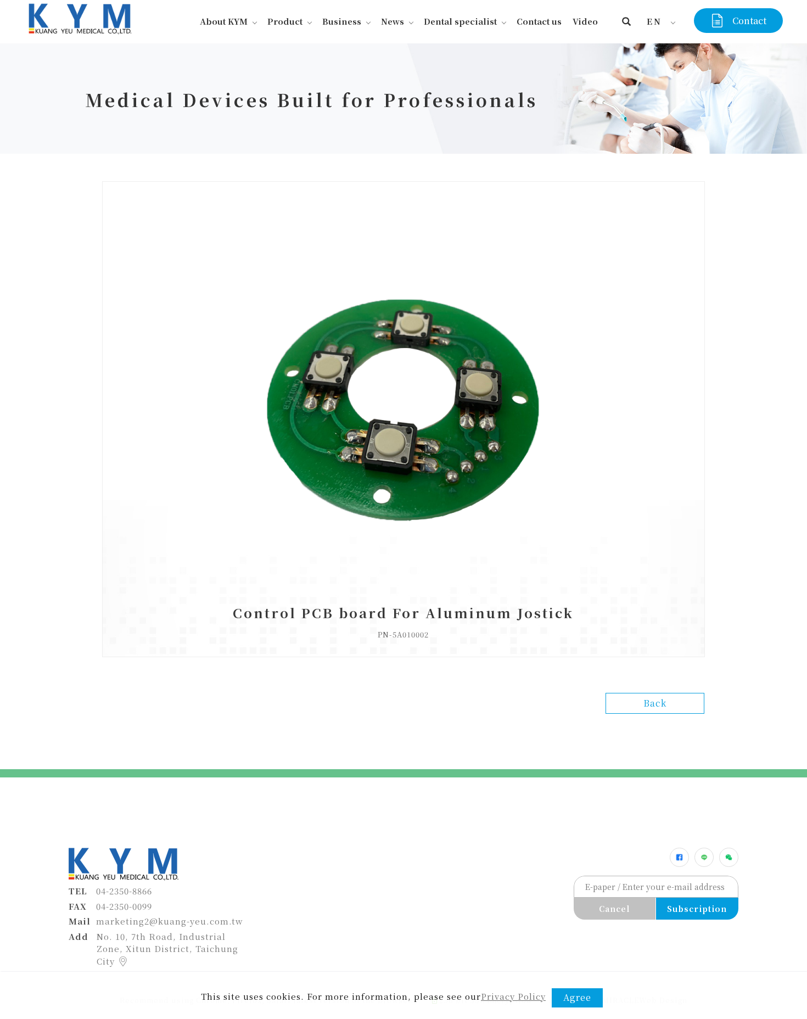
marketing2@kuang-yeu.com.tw (169, 921)
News (392, 21)
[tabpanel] (403, 98)
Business (341, 21)
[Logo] (79, 17)
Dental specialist (460, 21)
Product (284, 21)
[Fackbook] (679, 857)
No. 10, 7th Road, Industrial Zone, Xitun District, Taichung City (167, 949)
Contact (749, 20)
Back (654, 703)
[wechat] (728, 857)
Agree (577, 997)
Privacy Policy (513, 996)
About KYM (224, 21)
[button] (627, 21)
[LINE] (704, 857)
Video (585, 21)
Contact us (539, 21)
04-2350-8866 (124, 891)
